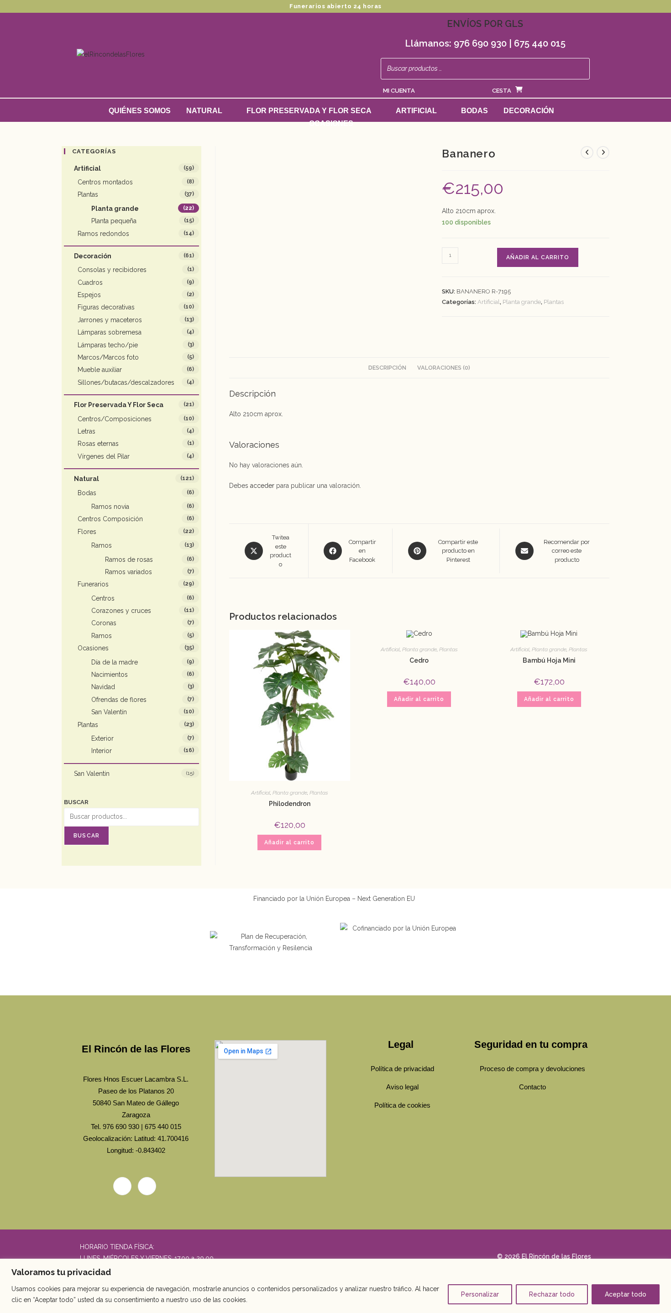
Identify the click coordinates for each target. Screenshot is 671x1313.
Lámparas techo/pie (108, 345)
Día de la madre (114, 662)
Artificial (416, 111)
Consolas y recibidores (112, 269)
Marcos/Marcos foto (108, 357)
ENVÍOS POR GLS (485, 23)
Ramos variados (128, 571)
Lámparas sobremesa (110, 332)
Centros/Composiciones (115, 419)
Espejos (89, 294)
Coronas (103, 623)
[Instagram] (147, 1186)
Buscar (76, 802)
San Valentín (109, 712)
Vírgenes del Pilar (104, 456)
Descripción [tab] (387, 367)
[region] (335, 1286)
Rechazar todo (552, 1294)
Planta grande (522, 301)
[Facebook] (122, 1186)
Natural (204, 111)
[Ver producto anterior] (587, 152)
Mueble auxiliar (100, 369)
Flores (87, 531)
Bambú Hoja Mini (549, 660)
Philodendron (289, 803)
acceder (262, 485)
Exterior (102, 738)
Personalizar (480, 1294)
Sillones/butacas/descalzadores (126, 382)
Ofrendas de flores (119, 699)
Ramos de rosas (129, 559)
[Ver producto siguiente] (603, 152)
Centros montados (105, 182)
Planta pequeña (113, 221)
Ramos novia (110, 506)
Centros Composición (110, 519)
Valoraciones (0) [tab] (443, 367)
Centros (103, 598)
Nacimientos (109, 674)
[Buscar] (580, 68)
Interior (101, 750)
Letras (86, 431)
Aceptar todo (625, 1294)
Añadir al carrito (537, 257)
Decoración (528, 111)
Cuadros (90, 282)
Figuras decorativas (106, 307)
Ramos (101, 545)
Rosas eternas (98, 443)
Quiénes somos (140, 111)
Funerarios (93, 584)
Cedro (419, 660)
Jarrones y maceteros (110, 320)
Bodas (474, 111)
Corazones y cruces (121, 610)
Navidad (103, 687)
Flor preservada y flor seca (309, 111)
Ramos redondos (103, 233)
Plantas (554, 301)
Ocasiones (331, 123)
